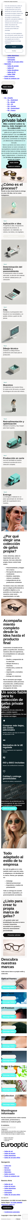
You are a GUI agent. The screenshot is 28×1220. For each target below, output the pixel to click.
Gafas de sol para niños (15, 62)
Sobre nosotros (9, 76)
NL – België (11, 102)
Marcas (6, 1168)
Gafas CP (10, 68)
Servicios (7, 1170)
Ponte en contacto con (11, 78)
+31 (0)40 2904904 (16, 1202)
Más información (8, 983)
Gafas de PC (11, 72)
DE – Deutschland (13, 108)
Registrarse (4, 1129)
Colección (7, 1165)
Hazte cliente (7, 87)
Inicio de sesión (8, 83)
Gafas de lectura (9, 1153)
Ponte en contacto (14, 166)
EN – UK (10, 104)
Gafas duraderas (13, 70)
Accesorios (11, 57)
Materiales (7, 64)
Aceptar (14, 46)
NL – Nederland (12, 100)
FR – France (11, 110)
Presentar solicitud (13, 236)
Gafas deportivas (13, 55)
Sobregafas (11, 59)
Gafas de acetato (13, 66)
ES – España (8, 98)
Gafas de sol (8, 1151)
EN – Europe (11, 106)
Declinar (14, 50)
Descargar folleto (9, 987)
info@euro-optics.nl (7, 1204)
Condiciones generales (12, 1212)
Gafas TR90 (11, 74)
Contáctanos (7, 1207)
